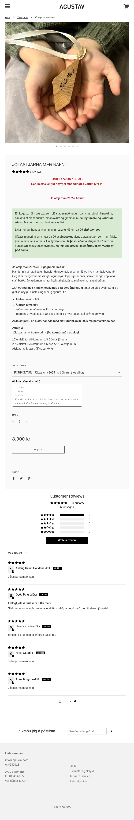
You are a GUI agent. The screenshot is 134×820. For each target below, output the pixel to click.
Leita (73, 765)
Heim (7, 17)
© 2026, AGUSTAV (62, 807)
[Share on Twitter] (21, 478)
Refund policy (78, 781)
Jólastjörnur (22, 17)
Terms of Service (80, 776)
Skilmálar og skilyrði (82, 771)
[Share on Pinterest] (28, 478)
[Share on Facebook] (14, 478)
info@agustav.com (16, 760)
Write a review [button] (67, 540)
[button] (21, 171)
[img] (16, 562)
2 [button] (65, 701)
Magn (15, 415)
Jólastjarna (19, 365)
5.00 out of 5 (76, 503)
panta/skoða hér (104, 320)
